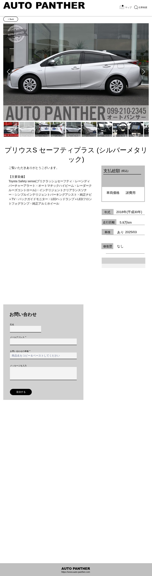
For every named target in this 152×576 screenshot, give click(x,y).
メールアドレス (17, 337)
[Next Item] (143, 72)
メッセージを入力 (18, 366)
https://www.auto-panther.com (75, 572)
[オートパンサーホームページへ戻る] (44, 7)
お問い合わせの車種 (19, 351)
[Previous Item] (8, 72)
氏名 (12, 324)
